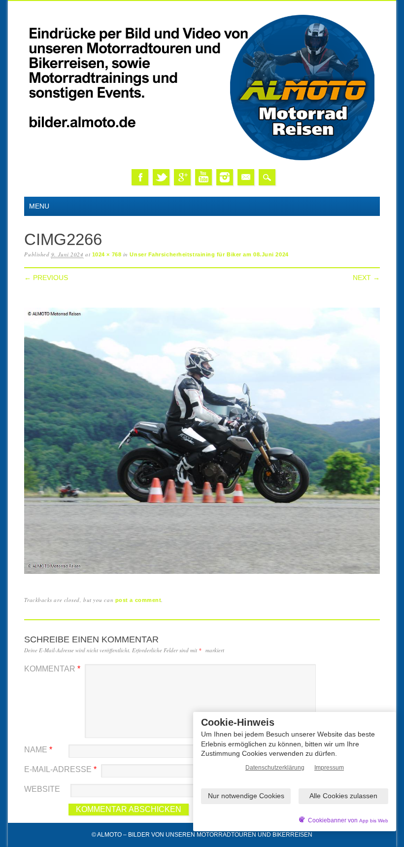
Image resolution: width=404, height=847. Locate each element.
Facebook (140, 177)
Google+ (182, 177)
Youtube (203, 177)
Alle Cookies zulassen (343, 796)
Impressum (329, 767)
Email (245, 177)
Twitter (161, 177)
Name (38, 749)
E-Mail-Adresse (60, 769)
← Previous (46, 278)
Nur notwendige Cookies (246, 796)
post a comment (138, 600)
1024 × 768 (107, 254)
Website (42, 789)
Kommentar (52, 669)
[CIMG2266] (201, 574)
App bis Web (373, 820)
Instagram (224, 177)
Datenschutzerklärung (274, 767)
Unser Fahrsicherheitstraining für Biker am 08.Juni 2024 (209, 254)
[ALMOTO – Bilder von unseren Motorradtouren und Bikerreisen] (202, 159)
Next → (366, 278)
